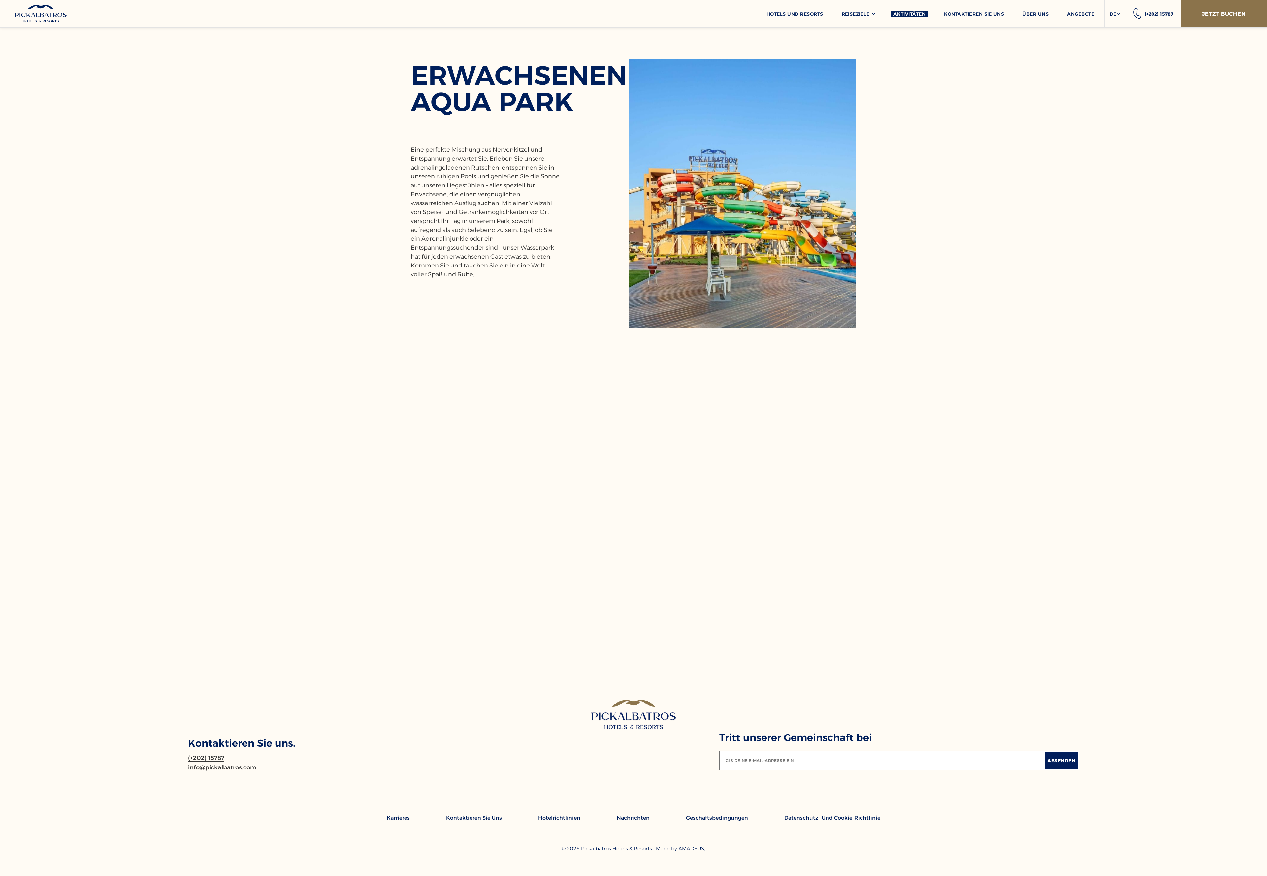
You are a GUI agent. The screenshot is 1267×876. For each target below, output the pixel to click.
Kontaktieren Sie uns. (241, 743)
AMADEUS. (691, 848)
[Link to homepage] (633, 714)
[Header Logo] (41, 14)
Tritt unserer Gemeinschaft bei (795, 738)
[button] (1114, 14)
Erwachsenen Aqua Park (511, 88)
